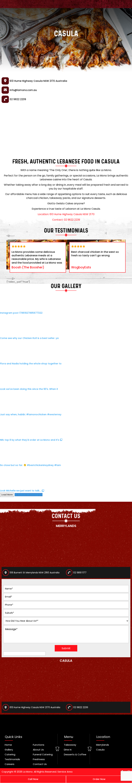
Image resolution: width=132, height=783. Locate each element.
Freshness (39, 759)
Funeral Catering (43, 754)
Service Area (64, 771)
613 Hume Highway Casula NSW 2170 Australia (35, 707)
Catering (10, 754)
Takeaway (70, 745)
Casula (100, 750)
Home (8, 745)
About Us (38, 750)
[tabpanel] (38, 257)
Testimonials (12, 759)
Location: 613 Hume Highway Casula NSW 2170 (66, 214)
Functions (38, 745)
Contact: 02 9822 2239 (66, 220)
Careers (9, 764)
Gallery (9, 750)
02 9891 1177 (79, 572)
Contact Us (40, 764)
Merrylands (102, 745)
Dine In (68, 750)
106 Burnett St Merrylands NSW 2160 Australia (34, 572)
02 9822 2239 (80, 707)
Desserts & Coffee (75, 754)
